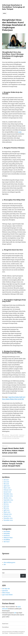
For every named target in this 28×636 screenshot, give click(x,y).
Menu (4, 13)
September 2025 (8, 500)
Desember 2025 (8, 494)
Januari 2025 (7, 516)
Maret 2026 (7, 488)
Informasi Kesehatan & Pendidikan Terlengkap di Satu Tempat (13, 7)
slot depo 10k (6, 588)
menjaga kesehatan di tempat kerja (10, 438)
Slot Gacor (6, 541)
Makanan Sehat (8, 537)
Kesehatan (21, 435)
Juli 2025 (6, 504)
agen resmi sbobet (7, 594)
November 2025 (8, 496)
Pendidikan (7, 539)
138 (15, 612)
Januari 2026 (7, 492)
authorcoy (6, 435)
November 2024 (8, 520)
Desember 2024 (8, 518)
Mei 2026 (6, 484)
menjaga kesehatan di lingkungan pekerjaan (13, 436)
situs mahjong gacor (9, 562)
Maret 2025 (7, 512)
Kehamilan (7, 533)
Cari (3, 573)
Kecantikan (7, 531)
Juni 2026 (6, 482)
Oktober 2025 (7, 498)
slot (5, 564)
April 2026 (7, 486)
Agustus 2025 (7, 502)
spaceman (5, 590)
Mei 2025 (6, 508)
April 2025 (6, 510)
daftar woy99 (6, 592)
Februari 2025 (8, 514)
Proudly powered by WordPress (16, 633)
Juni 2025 (6, 506)
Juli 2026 (6, 479)
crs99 (19, 132)
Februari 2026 (8, 490)
